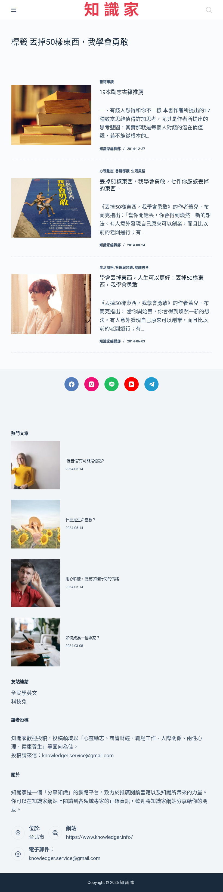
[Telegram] (151, 384)
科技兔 (19, 702)
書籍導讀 (107, 82)
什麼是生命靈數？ (81, 520)
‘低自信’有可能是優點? (85, 461)
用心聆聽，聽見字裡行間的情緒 (92, 579)
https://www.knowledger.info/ (99, 837)
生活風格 (138, 171)
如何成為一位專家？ (83, 638)
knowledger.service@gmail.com (64, 858)
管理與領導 (124, 267)
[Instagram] (91, 384)
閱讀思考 (142, 267)
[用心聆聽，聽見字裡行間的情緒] (35, 583)
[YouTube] (131, 384)
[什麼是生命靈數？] (35, 524)
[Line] (111, 384)
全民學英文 (24, 693)
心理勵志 (107, 171)
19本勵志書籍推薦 (122, 92)
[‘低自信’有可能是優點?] (35, 465)
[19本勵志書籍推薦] (51, 115)
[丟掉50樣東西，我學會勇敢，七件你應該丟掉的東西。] (51, 208)
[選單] (13, 9)
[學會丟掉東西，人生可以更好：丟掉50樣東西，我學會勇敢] (51, 304)
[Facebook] (71, 384)
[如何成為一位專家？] (35, 642)
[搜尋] (209, 10)
